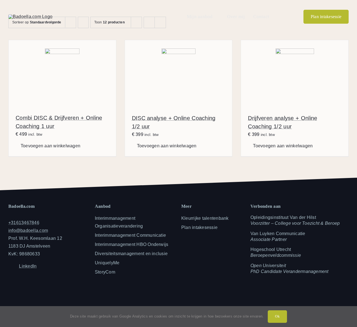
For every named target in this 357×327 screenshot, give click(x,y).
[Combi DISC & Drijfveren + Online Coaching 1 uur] (62, 73)
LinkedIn (28, 266)
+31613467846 (23, 222)
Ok (277, 316)
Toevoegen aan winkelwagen (50, 145)
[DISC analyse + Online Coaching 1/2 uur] (178, 73)
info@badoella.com (28, 230)
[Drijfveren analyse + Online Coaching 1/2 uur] (294, 73)
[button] (279, 16)
